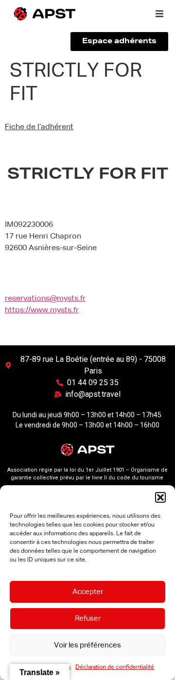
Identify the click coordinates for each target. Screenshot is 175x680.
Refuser (88, 618)
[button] (160, 497)
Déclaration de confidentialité (114, 667)
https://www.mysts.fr (42, 310)
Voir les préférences (87, 645)
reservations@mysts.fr (45, 299)
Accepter (87, 591)
